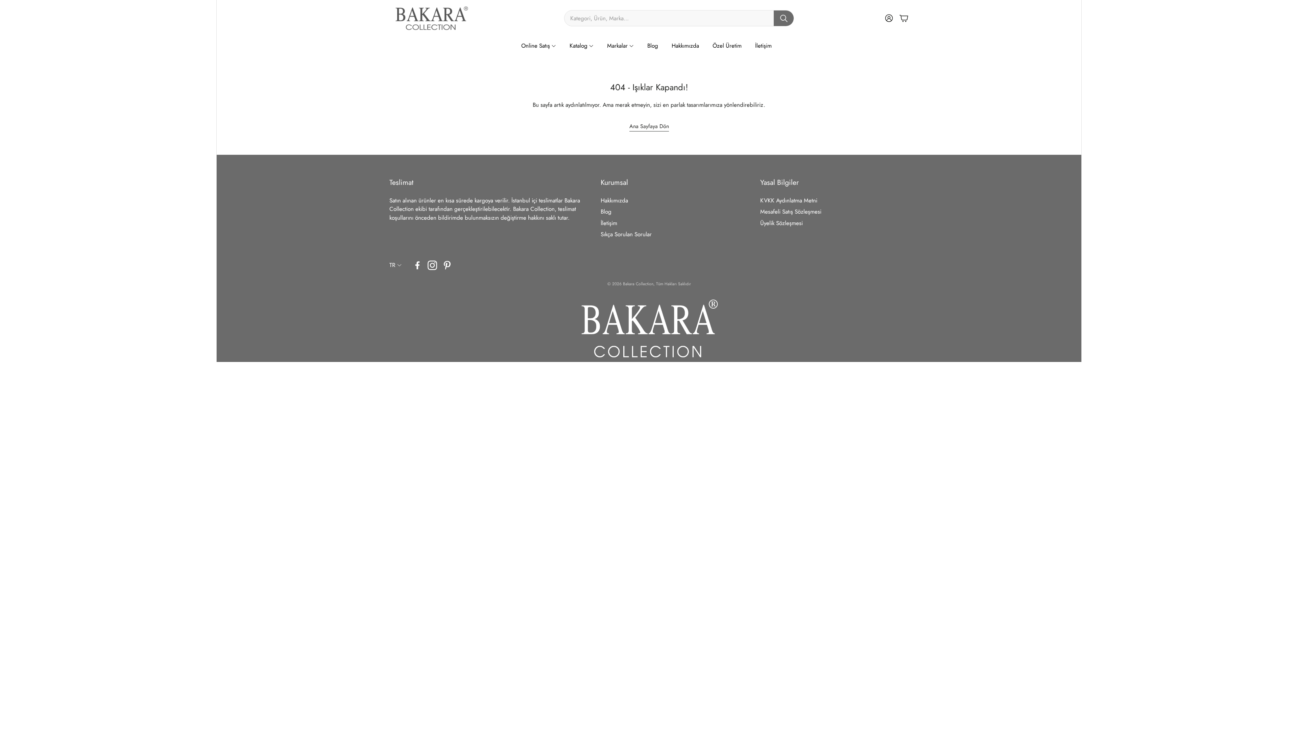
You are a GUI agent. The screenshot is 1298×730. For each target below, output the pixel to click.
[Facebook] (417, 265)
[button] (679, 18)
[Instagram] (432, 265)
